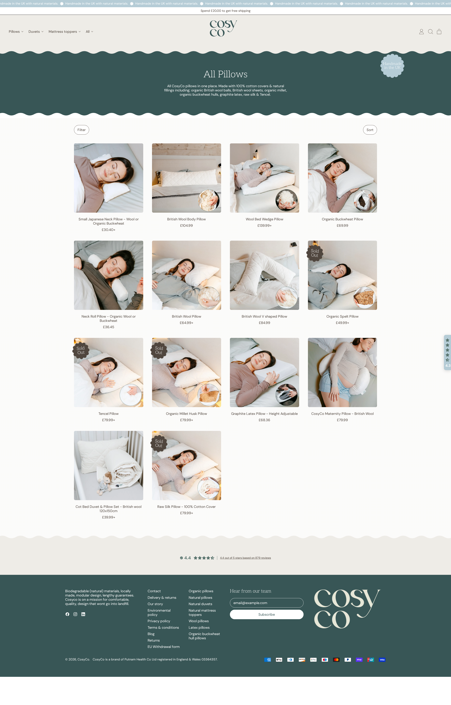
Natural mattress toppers (202, 612)
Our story (155, 604)
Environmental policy (159, 612)
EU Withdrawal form (164, 646)
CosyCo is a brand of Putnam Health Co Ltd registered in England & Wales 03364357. (155, 659)
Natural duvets (200, 604)
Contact (154, 591)
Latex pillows (199, 627)
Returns (154, 640)
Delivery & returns (162, 597)
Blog (151, 634)
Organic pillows (201, 591)
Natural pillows (200, 597)
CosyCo (83, 659)
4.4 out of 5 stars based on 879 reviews (245, 558)
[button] (430, 32)
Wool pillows (199, 621)
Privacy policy (159, 621)
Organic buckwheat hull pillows (204, 636)
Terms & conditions (163, 627)
